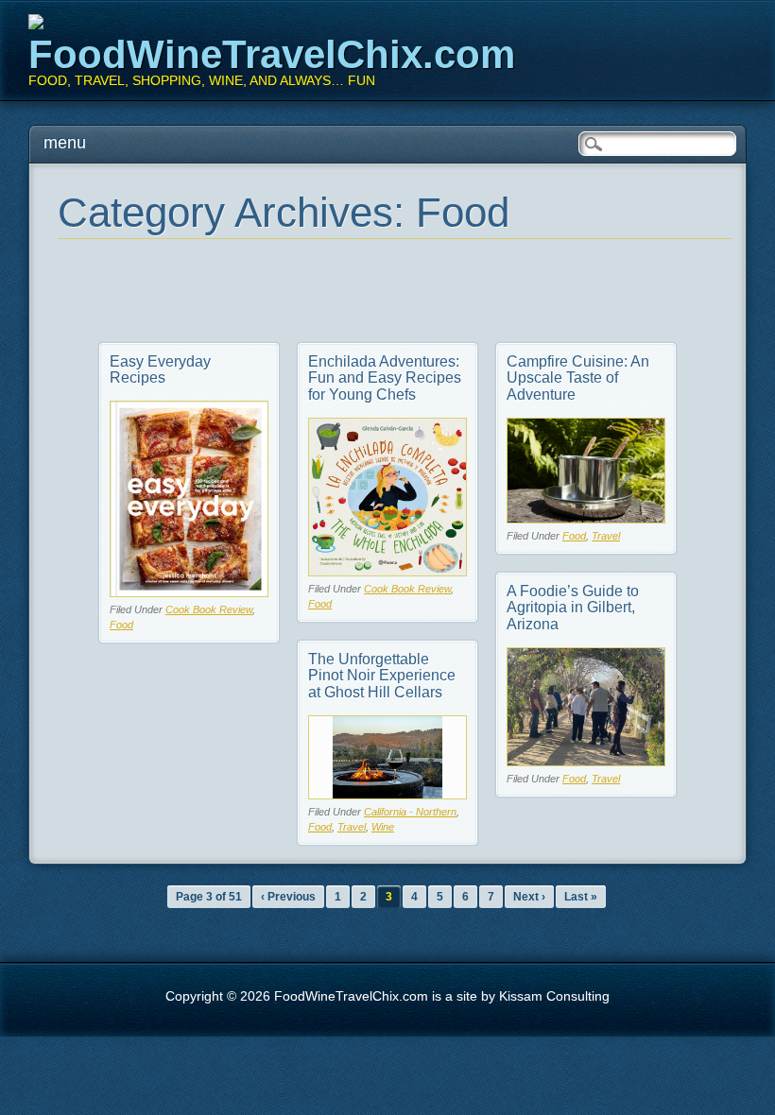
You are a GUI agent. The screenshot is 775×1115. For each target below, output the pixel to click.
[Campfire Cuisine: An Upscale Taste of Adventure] (586, 518)
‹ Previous (288, 896)
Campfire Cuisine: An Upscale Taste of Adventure (578, 378)
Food (121, 624)
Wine (382, 826)
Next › (529, 896)
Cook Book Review (208, 609)
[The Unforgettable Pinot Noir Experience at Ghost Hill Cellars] (387, 794)
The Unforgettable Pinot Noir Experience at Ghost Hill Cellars (382, 675)
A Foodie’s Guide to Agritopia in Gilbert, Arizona (573, 607)
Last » (580, 896)
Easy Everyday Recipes (160, 369)
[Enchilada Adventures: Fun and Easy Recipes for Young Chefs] (387, 571)
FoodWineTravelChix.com (271, 54)
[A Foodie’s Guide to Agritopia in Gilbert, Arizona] (586, 761)
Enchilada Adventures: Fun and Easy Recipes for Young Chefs (384, 378)
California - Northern (410, 811)
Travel (606, 535)
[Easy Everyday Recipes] (189, 592)
